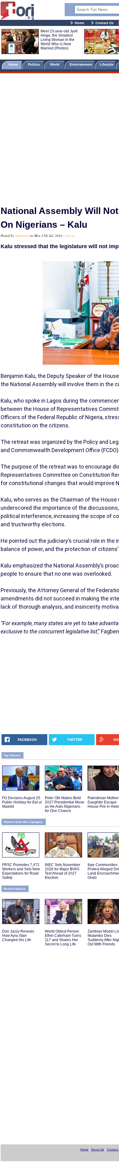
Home (79, 23)
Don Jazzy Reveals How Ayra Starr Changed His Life (18, 935)
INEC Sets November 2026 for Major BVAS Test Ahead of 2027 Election (62, 871)
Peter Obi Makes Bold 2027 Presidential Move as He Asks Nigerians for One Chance (64, 804)
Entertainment (81, 64)
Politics (34, 64)
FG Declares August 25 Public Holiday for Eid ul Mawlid (22, 802)
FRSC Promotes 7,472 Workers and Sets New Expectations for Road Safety (21, 871)
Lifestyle (106, 64)
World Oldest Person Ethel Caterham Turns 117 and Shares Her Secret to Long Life (63, 937)
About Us (97, 1149)
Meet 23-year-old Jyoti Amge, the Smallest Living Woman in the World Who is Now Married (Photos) (59, 39)
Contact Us (105, 23)
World (55, 64)
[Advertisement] (59, 136)
